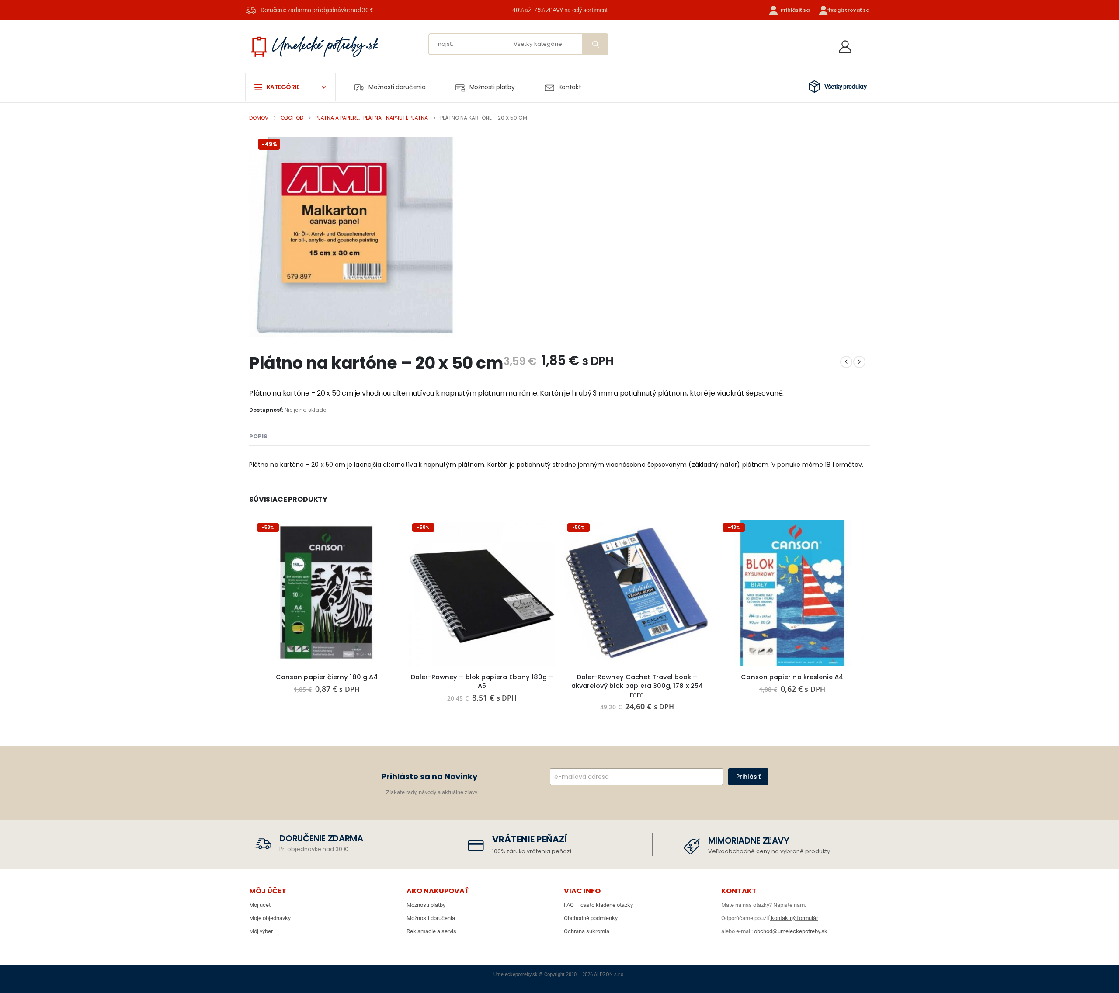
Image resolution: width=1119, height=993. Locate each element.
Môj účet (260, 905)
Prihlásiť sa (795, 10)
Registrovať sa (850, 10)
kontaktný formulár (794, 918)
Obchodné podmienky (591, 918)
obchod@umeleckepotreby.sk (790, 931)
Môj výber (261, 931)
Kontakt (570, 87)
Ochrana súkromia (586, 931)
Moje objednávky (270, 918)
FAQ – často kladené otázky (598, 905)
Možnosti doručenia (396, 87)
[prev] (846, 362)
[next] (859, 362)
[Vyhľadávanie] (595, 44)
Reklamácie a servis (431, 931)
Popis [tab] (258, 436)
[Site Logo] (314, 46)
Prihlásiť (748, 776)
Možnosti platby (492, 87)
